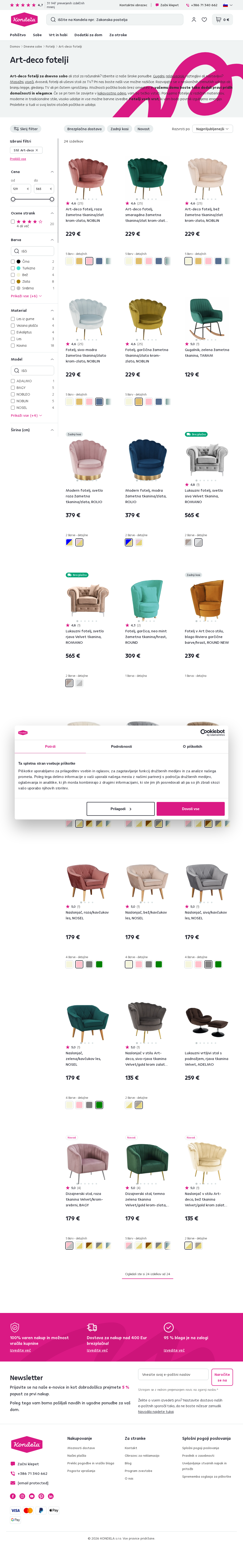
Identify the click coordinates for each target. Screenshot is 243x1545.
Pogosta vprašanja (81, 1471)
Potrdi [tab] (50, 746)
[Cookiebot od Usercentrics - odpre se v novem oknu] (204, 732)
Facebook (13, 1496)
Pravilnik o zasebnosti (198, 1455)
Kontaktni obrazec (133, 5)
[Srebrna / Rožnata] (69, 823)
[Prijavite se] (194, 19)
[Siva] (89, 964)
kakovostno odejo (112, 93)
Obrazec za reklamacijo (142, 1455)
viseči (29, 81)
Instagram (22, 1496)
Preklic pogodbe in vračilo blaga (90, 1463)
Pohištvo (18, 34)
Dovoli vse (190, 809)
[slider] (13, 199)
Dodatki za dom (88, 34)
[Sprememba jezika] (228, 5)
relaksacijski (175, 76)
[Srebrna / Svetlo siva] (198, 542)
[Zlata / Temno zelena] (109, 823)
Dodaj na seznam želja (107, 153)
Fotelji (50, 46)
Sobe (37, 34)
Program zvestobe (138, 1471)
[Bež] (69, 261)
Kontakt (131, 1448)
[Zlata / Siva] (99, 823)
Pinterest (41, 1496)
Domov (15, 46)
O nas (129, 1478)
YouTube (32, 1496)
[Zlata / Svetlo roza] (79, 542)
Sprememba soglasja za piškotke (206, 1476)
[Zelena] (99, 964)
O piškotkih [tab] (192, 746)
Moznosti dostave (81, 1448)
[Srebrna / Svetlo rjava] (188, 542)
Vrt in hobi (58, 34)
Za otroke (118, 34)
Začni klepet (169, 5)
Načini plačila (76, 1455)
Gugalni (158, 76)
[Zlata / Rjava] (89, 823)
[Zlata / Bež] (79, 823)
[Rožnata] (89, 261)
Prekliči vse (18, 159)
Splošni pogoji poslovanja (200, 1448)
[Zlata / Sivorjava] (139, 1105)
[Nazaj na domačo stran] (24, 19)
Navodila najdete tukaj (156, 1411)
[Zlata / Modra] (69, 542)
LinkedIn (51, 1496)
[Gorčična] (79, 261)
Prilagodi (118, 809)
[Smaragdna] (109, 261)
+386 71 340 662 (204, 5)
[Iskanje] (52, 19)
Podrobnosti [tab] (121, 746)
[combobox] (212, 129)
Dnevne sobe (33, 46)
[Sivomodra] (99, 261)
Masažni (16, 81)
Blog (128, 1463)
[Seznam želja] (204, 19)
